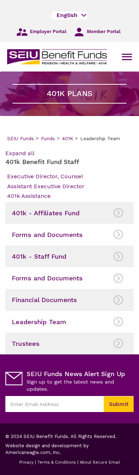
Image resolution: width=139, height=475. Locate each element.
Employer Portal (47, 32)
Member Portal (103, 32)
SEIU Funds (20, 138)
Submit (119, 404)
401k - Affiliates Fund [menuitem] (45, 213)
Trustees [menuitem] (26, 343)
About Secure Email (100, 462)
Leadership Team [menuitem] (39, 322)
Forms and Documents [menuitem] (47, 234)
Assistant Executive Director (45, 186)
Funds (48, 138)
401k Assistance (29, 195)
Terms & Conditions (56, 462)
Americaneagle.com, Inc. (39, 452)
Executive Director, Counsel (45, 176)
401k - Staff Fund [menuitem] (39, 256)
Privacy (26, 462)
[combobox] (69, 15)
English (67, 15)
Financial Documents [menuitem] (44, 300)
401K (67, 138)
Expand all (20, 153)
